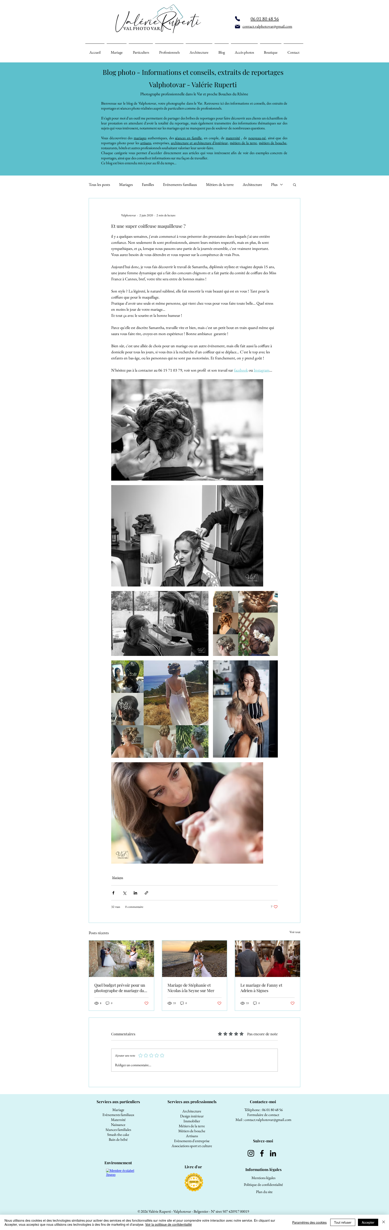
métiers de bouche (272, 142)
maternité (233, 137)
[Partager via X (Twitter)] (124, 893)
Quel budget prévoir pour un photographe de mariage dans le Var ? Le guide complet (121, 987)
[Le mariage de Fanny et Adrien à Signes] (267, 958)
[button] (294, 184)
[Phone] (237, 19)
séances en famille (188, 137)
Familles (148, 184)
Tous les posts (99, 184)
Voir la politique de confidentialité (168, 1224)
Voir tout (294, 932)
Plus (274, 184)
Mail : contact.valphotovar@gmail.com (263, 1119)
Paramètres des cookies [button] (309, 1222)
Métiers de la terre (220, 184)
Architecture (252, 184)
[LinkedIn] (273, 1153)
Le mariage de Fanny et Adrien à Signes (261, 987)
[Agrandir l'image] (187, 430)
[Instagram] (251, 1153)
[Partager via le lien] (146, 893)
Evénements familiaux (180, 184)
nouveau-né (257, 137)
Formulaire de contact (263, 1114)
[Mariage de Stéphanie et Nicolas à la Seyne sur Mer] (194, 958)
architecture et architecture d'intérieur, (200, 142)
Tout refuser (342, 1222)
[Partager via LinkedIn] (135, 893)
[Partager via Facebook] (113, 893)
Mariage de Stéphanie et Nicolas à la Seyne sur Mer (190, 987)
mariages (140, 137)
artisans (145, 142)
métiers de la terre (243, 142)
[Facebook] (262, 1153)
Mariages (126, 184)
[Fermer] (383, 1222)
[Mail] (237, 27)
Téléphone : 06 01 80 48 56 (263, 1109)
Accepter (368, 1222)
